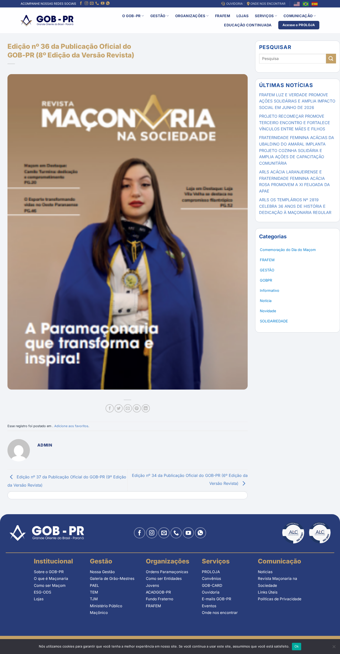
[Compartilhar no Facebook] (110, 408)
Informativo (269, 290)
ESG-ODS (42, 592)
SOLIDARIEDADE (274, 321)
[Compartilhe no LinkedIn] (146, 408)
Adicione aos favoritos (71, 426)
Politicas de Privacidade (279, 599)
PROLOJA (211, 571)
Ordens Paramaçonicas (167, 571)
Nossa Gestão (102, 571)
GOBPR (266, 280)
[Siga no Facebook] (81, 3)
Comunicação (298, 16)
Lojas (242, 16)
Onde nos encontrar (220, 612)
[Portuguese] (306, 3)
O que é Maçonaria (51, 578)
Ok (296, 646)
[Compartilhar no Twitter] (118, 408)
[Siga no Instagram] (86, 3)
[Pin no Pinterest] (137, 408)
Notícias (265, 571)
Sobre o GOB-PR (49, 571)
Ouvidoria (211, 592)
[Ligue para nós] (97, 3)
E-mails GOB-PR (216, 599)
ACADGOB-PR (158, 592)
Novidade (268, 311)
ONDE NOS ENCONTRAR (267, 3)
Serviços (264, 16)
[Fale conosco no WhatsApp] (108, 3)
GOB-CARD (212, 585)
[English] (297, 3)
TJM (94, 599)
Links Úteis (268, 592)
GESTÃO (267, 270)
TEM (94, 592)
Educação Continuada (248, 25)
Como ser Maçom (49, 585)
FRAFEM (222, 16)
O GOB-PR (131, 16)
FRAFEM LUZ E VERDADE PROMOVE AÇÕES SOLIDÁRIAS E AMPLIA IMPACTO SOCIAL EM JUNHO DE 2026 (297, 101)
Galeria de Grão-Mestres (112, 578)
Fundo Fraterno (159, 599)
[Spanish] (315, 3)
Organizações (190, 16)
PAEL (94, 585)
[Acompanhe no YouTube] (102, 3)
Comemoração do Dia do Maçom (288, 250)
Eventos (209, 606)
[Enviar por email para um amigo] (128, 408)
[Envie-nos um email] (91, 3)
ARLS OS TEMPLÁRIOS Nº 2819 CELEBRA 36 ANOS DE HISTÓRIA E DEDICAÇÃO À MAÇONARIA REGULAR (295, 206)
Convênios (211, 578)
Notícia (266, 301)
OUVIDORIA (234, 3)
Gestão (158, 16)
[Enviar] (331, 58)
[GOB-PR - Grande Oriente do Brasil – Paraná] (47, 20)
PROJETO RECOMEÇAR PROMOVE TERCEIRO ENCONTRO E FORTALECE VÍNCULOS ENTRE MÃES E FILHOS (294, 122)
